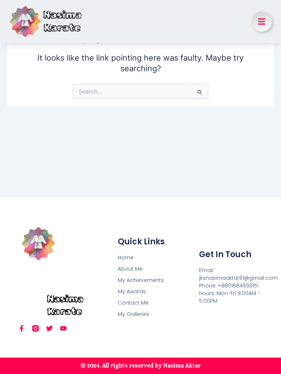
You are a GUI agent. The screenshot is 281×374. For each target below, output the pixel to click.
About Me (130, 268)
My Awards (132, 291)
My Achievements (141, 280)
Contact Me (133, 302)
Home (126, 257)
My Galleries (133, 314)
